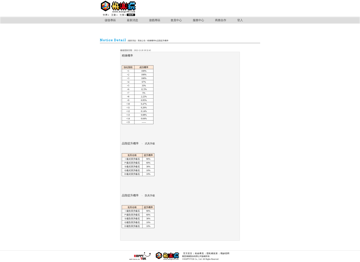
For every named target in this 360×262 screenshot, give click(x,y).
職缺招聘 (225, 253)
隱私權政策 (212, 253)
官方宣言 (187, 253)
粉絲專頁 (199, 253)
